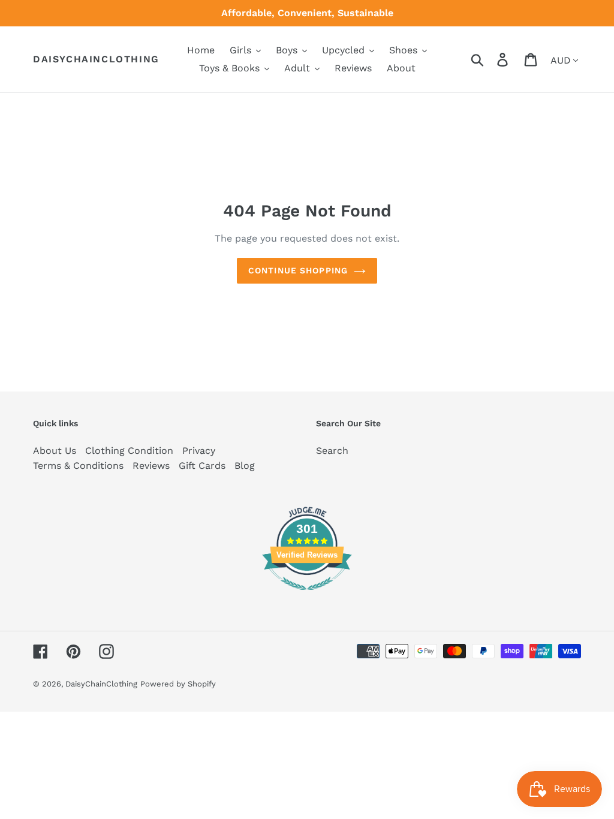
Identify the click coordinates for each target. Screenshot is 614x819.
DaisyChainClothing (96, 59)
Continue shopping (298, 270)
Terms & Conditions (78, 465)
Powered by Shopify (178, 683)
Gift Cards (202, 465)
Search (332, 450)
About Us (54, 450)
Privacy (198, 450)
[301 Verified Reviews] (307, 596)
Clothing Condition (129, 450)
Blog (244, 465)
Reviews (151, 465)
